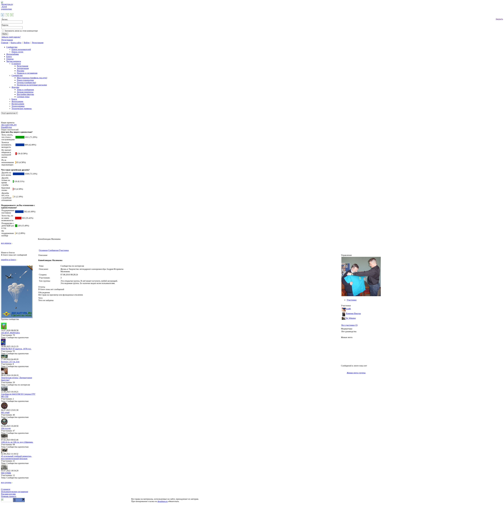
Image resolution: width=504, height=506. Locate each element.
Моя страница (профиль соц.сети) (32, 78)
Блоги (9, 56)
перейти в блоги (8, 260)
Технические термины (22, 108)
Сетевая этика (23, 97)
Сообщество (11, 47)
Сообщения (53, 250)
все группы (6, 482)
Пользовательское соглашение (14, 492)
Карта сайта (16, 42)
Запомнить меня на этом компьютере (21, 31)
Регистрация (7, 40)
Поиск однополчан (25, 80)
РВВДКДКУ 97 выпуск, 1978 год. (16, 349)
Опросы (10, 59)
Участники (64, 250)
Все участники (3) (349, 325)
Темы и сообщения (25, 89)
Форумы (15, 87)
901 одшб (5, 412)
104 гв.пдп (6, 428)
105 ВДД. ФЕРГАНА (10, 333)
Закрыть (499, 19)
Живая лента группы (356, 373)
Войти (27, 42)
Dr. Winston (351, 318)
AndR (348, 309)
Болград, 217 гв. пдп (10, 362)
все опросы (6, 243)
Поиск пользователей (21, 49)
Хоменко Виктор (353, 313)
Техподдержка (18, 106)
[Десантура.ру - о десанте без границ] (17, 317)
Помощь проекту (8, 496)
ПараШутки (6, 127)
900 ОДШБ (6, 473)
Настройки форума (25, 94)
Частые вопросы (13, 61)
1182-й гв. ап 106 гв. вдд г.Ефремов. (17, 442)
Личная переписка (25, 92)
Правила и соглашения (27, 73)
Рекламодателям (8, 494)
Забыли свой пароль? (10, 37)
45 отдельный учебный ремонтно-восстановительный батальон (16, 457)
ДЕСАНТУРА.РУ (9, 125)
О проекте (16, 63)
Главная (4, 42)
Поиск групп (17, 52)
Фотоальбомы (12, 54)
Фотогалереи (17, 101)
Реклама (20, 71)
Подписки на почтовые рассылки (32, 85)
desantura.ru (163, 501)
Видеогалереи (18, 104)
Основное (43, 250)
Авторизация (23, 68)
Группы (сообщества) (26, 82)
